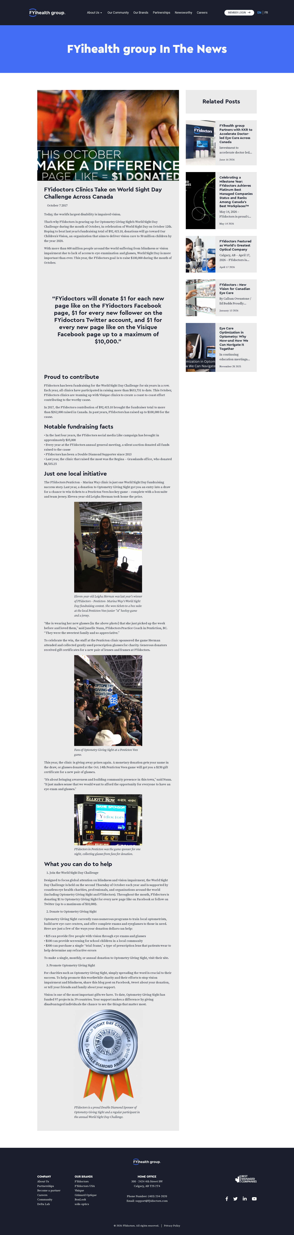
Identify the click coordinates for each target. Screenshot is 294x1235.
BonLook (80, 1199)
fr (266, 12)
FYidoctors (82, 1181)
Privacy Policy (172, 1225)
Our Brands (140, 12)
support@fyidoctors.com (151, 1201)
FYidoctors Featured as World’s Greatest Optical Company (235, 245)
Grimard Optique (86, 1195)
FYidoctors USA (85, 1186)
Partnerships (161, 12)
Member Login (237, 12)
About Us (93, 12)
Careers (202, 12)
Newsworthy (183, 12)
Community (44, 1199)
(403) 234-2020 (157, 1196)
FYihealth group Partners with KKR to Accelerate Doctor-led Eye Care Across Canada (235, 134)
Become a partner (48, 1190)
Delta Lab (43, 1204)
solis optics (82, 1204)
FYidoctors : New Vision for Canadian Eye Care (234, 289)
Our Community (118, 12)
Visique (79, 1190)
